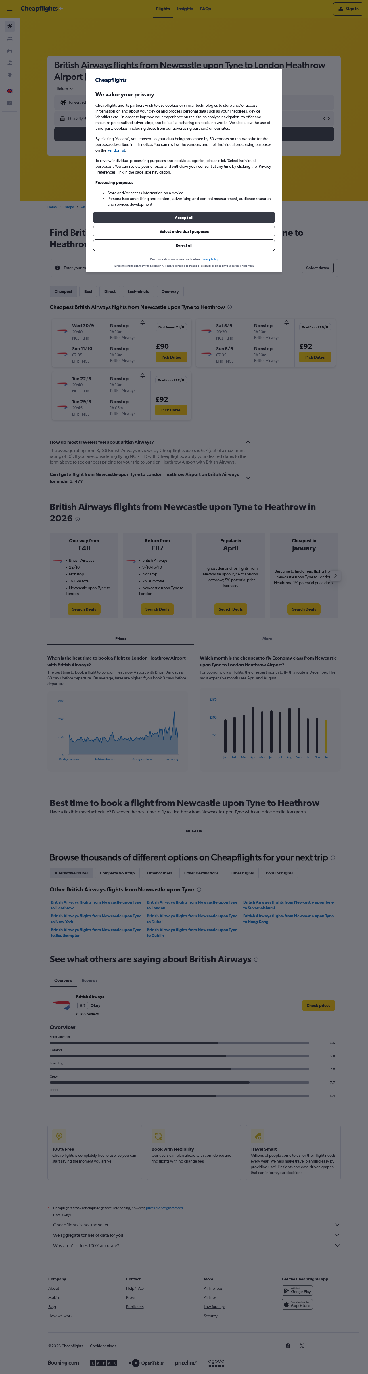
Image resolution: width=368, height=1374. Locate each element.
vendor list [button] (116, 150)
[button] (184, 217)
